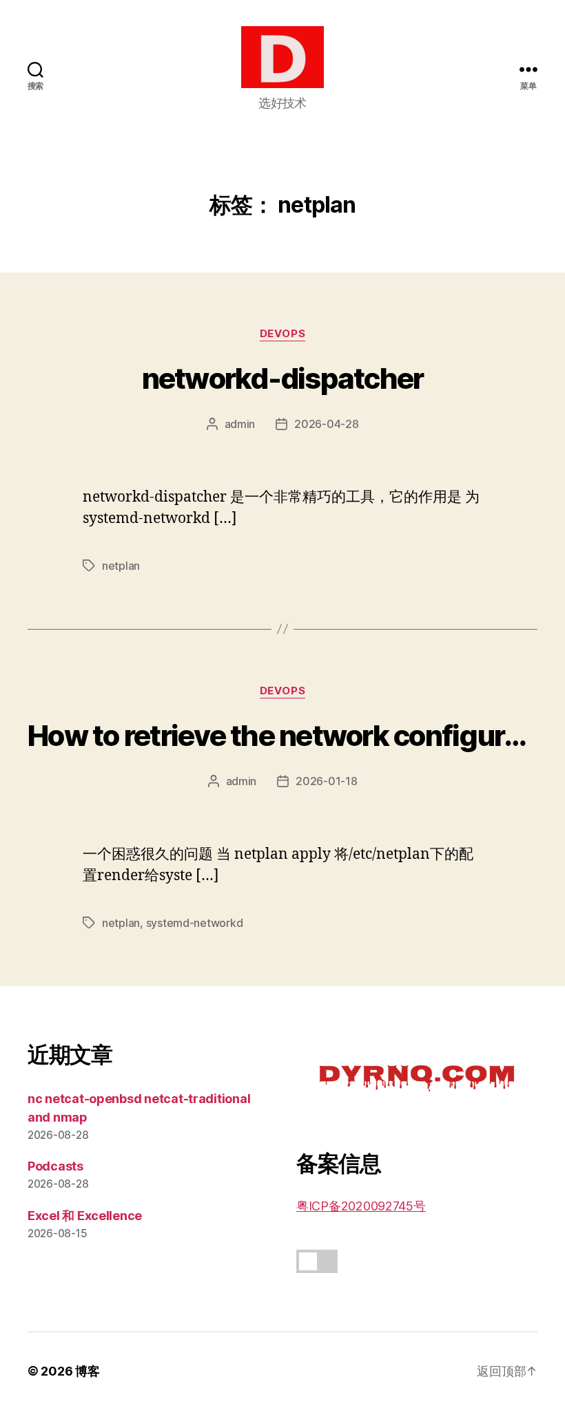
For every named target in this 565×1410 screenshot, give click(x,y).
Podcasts (55, 1166)
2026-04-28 (326, 424)
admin (240, 424)
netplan (121, 566)
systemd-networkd (194, 923)
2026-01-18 (326, 781)
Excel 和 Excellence (85, 1215)
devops (282, 334)
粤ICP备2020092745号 (361, 1206)
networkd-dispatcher (283, 378)
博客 (87, 1371)
